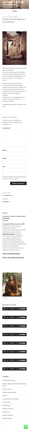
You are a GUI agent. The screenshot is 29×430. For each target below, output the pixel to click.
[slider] (23, 308)
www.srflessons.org (8, 234)
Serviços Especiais (7, 415)
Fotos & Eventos (7, 389)
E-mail (4, 158)
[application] (14, 308)
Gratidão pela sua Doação (9, 392)
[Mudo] (20, 309)
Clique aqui (5, 220)
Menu (15, 11)
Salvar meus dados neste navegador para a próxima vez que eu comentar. (14, 178)
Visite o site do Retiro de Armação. (13, 257)
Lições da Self (6, 402)
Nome (4, 150)
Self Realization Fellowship (13, 3)
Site (3, 166)
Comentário (6, 128)
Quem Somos (6, 412)
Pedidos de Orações (8, 408)
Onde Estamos (6, 405)
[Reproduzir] (4, 309)
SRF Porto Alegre (7, 418)
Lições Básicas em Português (10, 399)
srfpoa (15, 16)
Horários (4, 395)
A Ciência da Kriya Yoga (8, 380)
